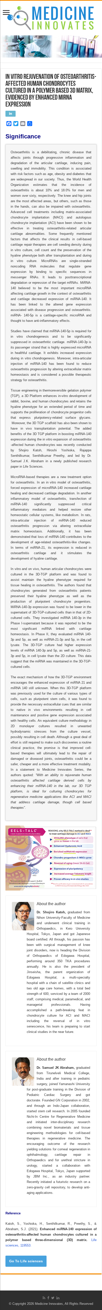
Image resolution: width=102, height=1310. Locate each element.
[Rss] (44, 1298)
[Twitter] (53, 1298)
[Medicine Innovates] (51, 17)
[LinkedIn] (58, 1298)
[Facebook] (48, 1298)
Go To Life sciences (26, 1261)
